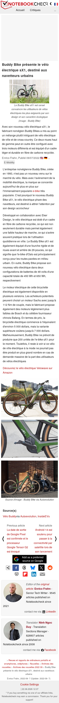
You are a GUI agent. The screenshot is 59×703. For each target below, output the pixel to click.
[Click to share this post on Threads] (24, 568)
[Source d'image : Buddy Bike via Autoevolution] (29, 479)
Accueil (20, 10)
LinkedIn (50, 611)
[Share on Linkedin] (34, 574)
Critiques (35, 10)
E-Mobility (9, 162)
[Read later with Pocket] (16, 574)
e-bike (36, 191)
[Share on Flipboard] (25, 574)
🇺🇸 (41, 158)
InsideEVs (44, 516)
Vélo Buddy (9, 516)
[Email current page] (42, 574)
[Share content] (8, 567)
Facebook (50, 650)
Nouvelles (34, 663)
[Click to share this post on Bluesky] (33, 568)
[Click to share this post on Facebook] (15, 568)
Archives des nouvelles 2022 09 (27, 667)
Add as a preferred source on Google (32, 559)
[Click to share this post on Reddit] (50, 568)
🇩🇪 (45, 158)
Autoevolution (28, 516)
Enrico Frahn (42, 588)
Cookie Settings (29, 684)
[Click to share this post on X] (41, 568)
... (55, 10)
